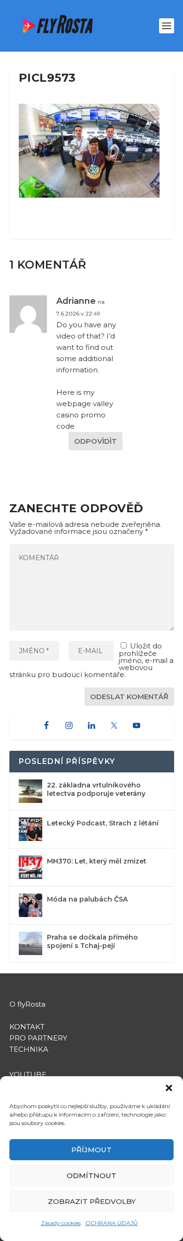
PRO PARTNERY (38, 1037)
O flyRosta (27, 1004)
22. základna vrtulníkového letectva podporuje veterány (96, 789)
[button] (169, 1088)
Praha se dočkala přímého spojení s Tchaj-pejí (92, 941)
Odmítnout (91, 1175)
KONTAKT (27, 1026)
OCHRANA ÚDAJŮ (111, 1222)
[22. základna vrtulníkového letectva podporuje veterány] (30, 791)
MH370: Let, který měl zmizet (96, 861)
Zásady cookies (61, 1222)
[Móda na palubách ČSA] (30, 905)
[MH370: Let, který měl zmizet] (30, 867)
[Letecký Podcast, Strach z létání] (30, 829)
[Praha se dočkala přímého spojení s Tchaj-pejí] (30, 943)
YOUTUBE (28, 1074)
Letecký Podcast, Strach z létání (103, 823)
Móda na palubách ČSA (87, 899)
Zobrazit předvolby (92, 1201)
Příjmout (91, 1149)
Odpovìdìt (95, 441)
